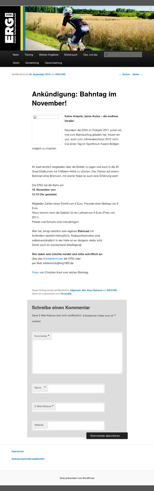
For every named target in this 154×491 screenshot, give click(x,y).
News (16, 54)
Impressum (18, 451)
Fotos (35, 272)
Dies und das (90, 54)
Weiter (137, 74)
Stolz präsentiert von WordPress (77, 478)
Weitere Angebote (48, 54)
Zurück (124, 74)
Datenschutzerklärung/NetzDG (28, 458)
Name (40, 388)
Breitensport (70, 54)
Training (29, 54)
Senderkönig (32, 62)
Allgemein (75, 290)
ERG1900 (60, 74)
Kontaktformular (53, 258)
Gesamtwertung (53, 62)
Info (84, 290)
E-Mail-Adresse (44, 406)
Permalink (66, 293)
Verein (16, 62)
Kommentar (42, 336)
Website (39, 425)
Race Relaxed (94, 290)
